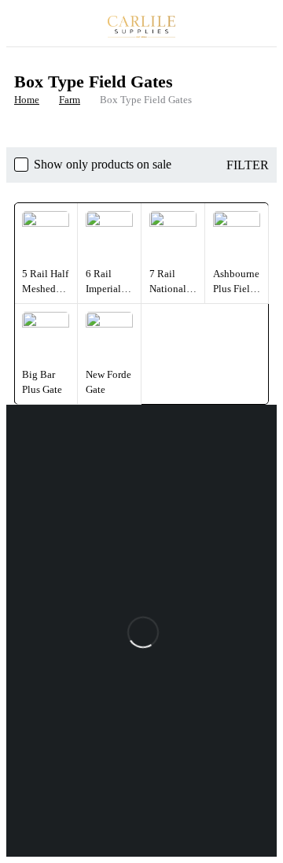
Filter (247, 165)
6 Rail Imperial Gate (103, 289)
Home (26, 100)
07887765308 (40, 602)
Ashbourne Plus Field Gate (236, 289)
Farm (69, 100)
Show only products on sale (102, 164)
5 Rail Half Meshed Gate (45, 289)
